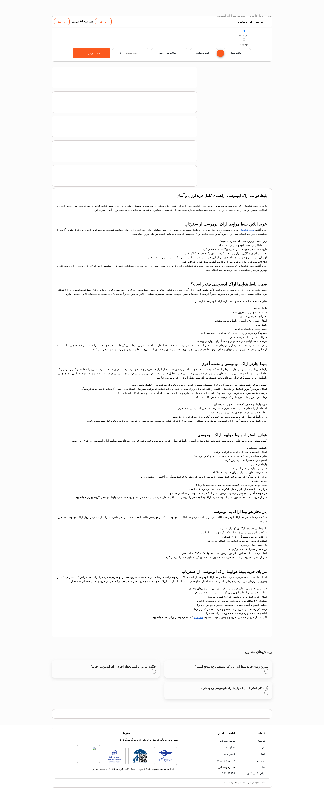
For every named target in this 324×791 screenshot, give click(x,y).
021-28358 (228, 773)
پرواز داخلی (256, 15)
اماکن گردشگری (256, 773)
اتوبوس (261, 760)
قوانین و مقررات (225, 760)
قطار (262, 753)
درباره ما (230, 747)
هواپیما (261, 740)
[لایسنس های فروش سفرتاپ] (165, 764)
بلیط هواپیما (247, 229)
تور (263, 747)
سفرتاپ (198, 617)
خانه (269, 15)
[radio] (244, 31)
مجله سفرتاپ (227, 740)
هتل (263, 766)
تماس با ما (229, 753)
